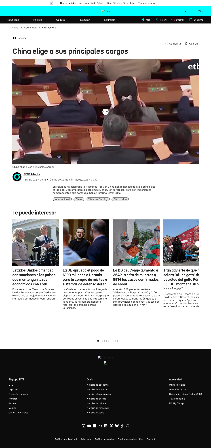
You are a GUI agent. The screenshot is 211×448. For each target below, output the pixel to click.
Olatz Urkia (120, 199)
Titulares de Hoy (98, 199)
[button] (198, 244)
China (79, 199)
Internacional (62, 199)
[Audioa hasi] (105, 112)
